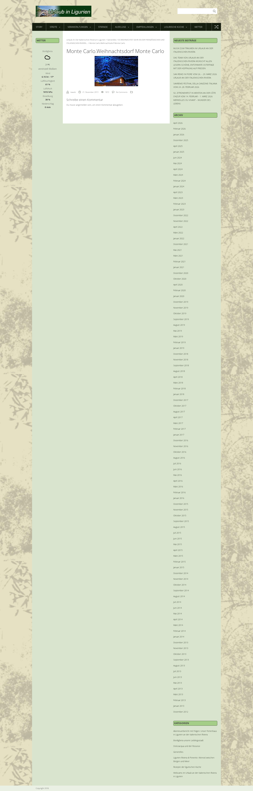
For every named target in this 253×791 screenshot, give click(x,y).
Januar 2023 (178, 209)
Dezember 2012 (180, 711)
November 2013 (180, 648)
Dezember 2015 (180, 504)
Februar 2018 (179, 388)
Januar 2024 (178, 186)
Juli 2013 (177, 671)
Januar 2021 (178, 267)
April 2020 (178, 284)
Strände (103, 26)
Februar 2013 (179, 700)
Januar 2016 (178, 498)
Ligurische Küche (174, 26)
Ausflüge (120, 26)
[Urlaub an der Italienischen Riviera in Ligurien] (63, 11)
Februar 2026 (179, 128)
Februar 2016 (179, 492)
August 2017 (179, 411)
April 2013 (178, 688)
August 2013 (179, 665)
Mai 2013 (177, 682)
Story (39, 26)
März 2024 (178, 174)
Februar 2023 (179, 203)
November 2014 (180, 579)
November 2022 (180, 221)
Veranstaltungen (78, 26)
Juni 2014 (177, 607)
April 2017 (178, 417)
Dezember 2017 (180, 400)
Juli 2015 (177, 532)
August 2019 (179, 325)
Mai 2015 (177, 544)
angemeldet (81, 104)
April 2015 (178, 550)
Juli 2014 (177, 602)
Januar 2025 (178, 151)
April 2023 (178, 192)
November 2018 (180, 359)
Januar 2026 (178, 134)
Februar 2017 (179, 428)
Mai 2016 (177, 475)
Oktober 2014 (179, 584)
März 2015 (178, 555)
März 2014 (178, 625)
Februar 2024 (179, 180)
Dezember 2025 (180, 140)
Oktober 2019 (179, 313)
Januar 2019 (178, 348)
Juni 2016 (177, 469)
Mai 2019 (177, 330)
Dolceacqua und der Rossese (186, 746)
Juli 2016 (177, 463)
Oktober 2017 (179, 405)
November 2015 (180, 509)
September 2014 (181, 590)
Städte (53, 26)
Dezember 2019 (180, 301)
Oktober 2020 (179, 278)
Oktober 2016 (179, 452)
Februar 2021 (179, 261)
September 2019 (181, 319)
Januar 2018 (178, 394)
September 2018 (181, 365)
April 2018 (178, 377)
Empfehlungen (145, 26)
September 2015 (181, 521)
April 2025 (178, 146)
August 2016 (179, 457)
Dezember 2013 (180, 642)
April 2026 (178, 123)
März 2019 (178, 336)
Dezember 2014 (180, 573)
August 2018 (179, 371)
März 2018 (178, 382)
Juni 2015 (177, 538)
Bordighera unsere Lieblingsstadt (188, 740)
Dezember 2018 (180, 353)
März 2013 (178, 694)
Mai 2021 (177, 250)
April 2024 (178, 169)
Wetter (198, 26)
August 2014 (179, 596)
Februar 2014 (179, 631)
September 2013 (181, 659)
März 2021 (178, 255)
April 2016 (178, 480)
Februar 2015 (179, 561)
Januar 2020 (178, 296)
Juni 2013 (177, 677)
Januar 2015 (178, 567)
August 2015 (179, 527)
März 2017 (178, 423)
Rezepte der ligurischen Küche (187, 767)
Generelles (178, 752)
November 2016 (180, 446)
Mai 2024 (177, 163)
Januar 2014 (178, 636)
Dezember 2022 (180, 215)
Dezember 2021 (180, 244)
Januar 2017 (178, 434)
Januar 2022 (178, 238)
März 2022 (178, 232)
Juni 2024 (177, 157)
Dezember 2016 (180, 440)
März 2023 (178, 198)
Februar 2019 (179, 342)
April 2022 (178, 226)
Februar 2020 (179, 290)
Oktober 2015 (179, 515)
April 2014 (178, 619)
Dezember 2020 (180, 273)
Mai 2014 (177, 613)
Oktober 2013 (179, 654)
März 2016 (178, 486)
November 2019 (180, 307)
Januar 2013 (178, 705)
